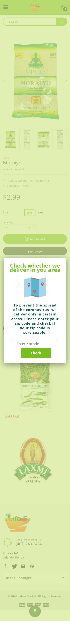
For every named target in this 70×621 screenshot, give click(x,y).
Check (36, 353)
